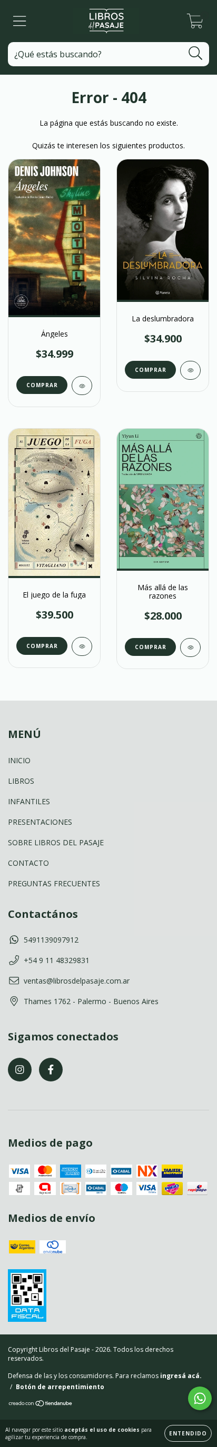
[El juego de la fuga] (82, 646)
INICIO (19, 760)
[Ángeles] (82, 385)
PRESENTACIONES (40, 822)
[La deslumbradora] (190, 370)
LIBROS (21, 781)
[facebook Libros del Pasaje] (51, 1069)
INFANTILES (29, 801)
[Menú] (20, 21)
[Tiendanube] (41, 1404)
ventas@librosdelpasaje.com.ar (77, 981)
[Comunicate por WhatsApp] (200, 1398)
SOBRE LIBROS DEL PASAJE (56, 842)
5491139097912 (51, 940)
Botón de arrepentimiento (60, 1386)
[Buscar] (195, 53)
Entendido (188, 1433)
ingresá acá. (181, 1375)
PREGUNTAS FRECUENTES (54, 883)
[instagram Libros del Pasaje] (20, 1069)
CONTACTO (28, 863)
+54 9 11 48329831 (57, 960)
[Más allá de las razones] (190, 647)
